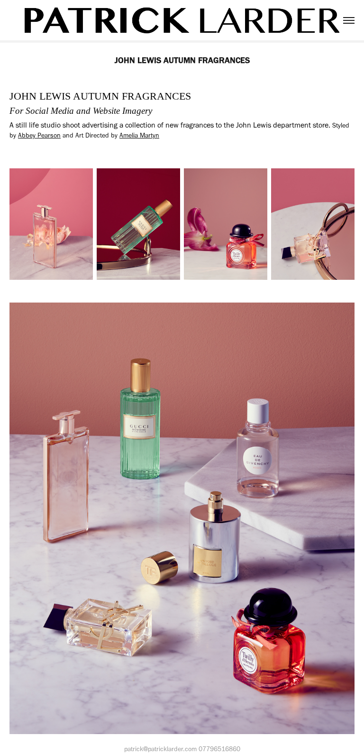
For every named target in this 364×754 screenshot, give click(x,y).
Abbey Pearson (39, 135)
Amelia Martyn (139, 135)
